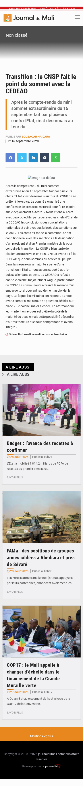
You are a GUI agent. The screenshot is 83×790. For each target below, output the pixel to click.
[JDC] (29, 17)
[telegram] (44, 157)
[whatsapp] (55, 157)
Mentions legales (41, 736)
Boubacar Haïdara (36, 136)
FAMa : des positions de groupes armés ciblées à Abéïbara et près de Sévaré (41, 557)
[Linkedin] (10, 157)
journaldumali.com (51, 754)
